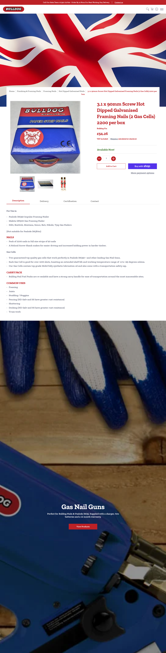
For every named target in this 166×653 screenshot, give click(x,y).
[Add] (113, 158)
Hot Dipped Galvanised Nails (72, 91)
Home (12, 91)
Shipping (114, 139)
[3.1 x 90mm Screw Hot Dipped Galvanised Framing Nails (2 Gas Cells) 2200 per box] (27, 184)
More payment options (142, 172)
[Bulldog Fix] (14, 9)
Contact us (119, 2)
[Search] (147, 9)
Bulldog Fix (102, 128)
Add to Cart (111, 166)
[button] (152, 9)
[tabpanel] (83, 260)
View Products (83, 526)
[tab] (18, 201)
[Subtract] (99, 158)
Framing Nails (49, 91)
